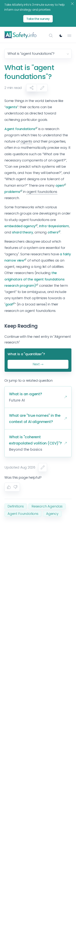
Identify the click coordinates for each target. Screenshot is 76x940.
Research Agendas (47, 506)
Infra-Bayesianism (54, 226)
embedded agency (19, 226)
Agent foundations (19, 129)
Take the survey (38, 19)
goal (9, 304)
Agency (52, 513)
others (53, 232)
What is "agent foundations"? (31, 53)
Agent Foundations (23, 513)
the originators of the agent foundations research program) (34, 279)
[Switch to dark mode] (61, 35)
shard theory (22, 232)
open (60, 185)
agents (11, 107)
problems (12, 191)
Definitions (16, 506)
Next (36, 364)
